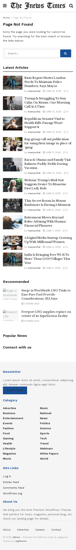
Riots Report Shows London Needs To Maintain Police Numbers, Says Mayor (45, 82)
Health (7, 443)
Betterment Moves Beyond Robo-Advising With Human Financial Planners (45, 221)
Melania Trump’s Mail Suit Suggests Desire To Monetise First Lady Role (45, 184)
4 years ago (31, 321)
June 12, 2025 (53, 132)
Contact (56, 529)
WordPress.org (12, 493)
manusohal (34, 91)
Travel (44, 443)
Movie (7, 458)
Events (7, 423)
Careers (40, 529)
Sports (44, 433)
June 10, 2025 (53, 173)
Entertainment (13, 418)
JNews (16, 537)
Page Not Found (22, 17)
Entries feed (11, 482)
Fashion (8, 428)
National (45, 413)
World (44, 458)
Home (6, 17)
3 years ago (31, 303)
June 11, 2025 (53, 152)
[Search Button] (65, 53)
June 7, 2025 (52, 230)
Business (9, 413)
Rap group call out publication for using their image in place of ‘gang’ (47, 143)
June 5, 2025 (53, 268)
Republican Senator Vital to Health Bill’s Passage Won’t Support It (44, 123)
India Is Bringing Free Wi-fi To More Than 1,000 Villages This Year (47, 259)
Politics (45, 423)
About (7, 529)
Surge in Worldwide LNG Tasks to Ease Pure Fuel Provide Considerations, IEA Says (46, 294)
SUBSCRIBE (15, 390)
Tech (43, 438)
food (6, 433)
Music (44, 408)
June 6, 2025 (53, 247)
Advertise (9, 408)
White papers (49, 453)
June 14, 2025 (53, 91)
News (44, 418)
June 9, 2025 (53, 193)
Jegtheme (21, 541)
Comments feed (13, 487)
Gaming (8, 438)
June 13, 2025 (53, 111)
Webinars (46, 448)
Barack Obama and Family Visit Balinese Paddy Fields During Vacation (47, 164)
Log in (7, 476)
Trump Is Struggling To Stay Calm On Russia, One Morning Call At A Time (47, 102)
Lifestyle (9, 448)
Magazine (9, 453)
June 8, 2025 (53, 210)
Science (45, 428)
